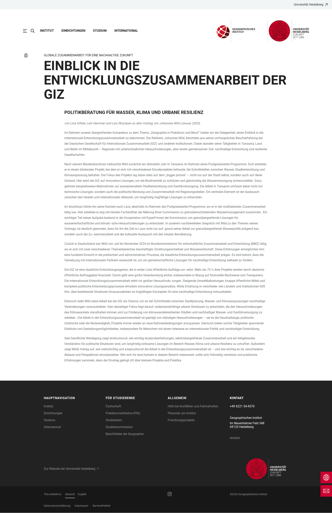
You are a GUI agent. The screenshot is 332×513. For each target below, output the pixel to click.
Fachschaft (113, 406)
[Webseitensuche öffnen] (34, 31)
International (126, 30)
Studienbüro (114, 420)
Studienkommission (119, 427)
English (82, 494)
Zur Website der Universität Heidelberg (69, 469)
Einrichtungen (73, 30)
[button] (73, 398)
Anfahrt (235, 438)
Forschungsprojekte (181, 420)
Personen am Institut (182, 413)
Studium (100, 30)
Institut (47, 30)
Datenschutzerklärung (57, 505)
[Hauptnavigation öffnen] (27, 31)
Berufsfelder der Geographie (125, 434)
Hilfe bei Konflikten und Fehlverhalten (193, 406)
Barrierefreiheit (101, 505)
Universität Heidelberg (308, 4)
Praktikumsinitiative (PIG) (123, 413)
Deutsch (70, 494)
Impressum (81, 505)
